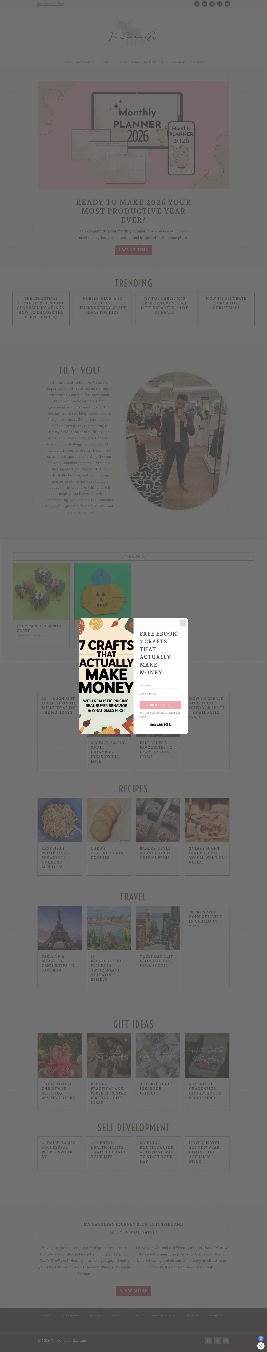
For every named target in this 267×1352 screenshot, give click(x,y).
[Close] (183, 623)
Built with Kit (160, 725)
